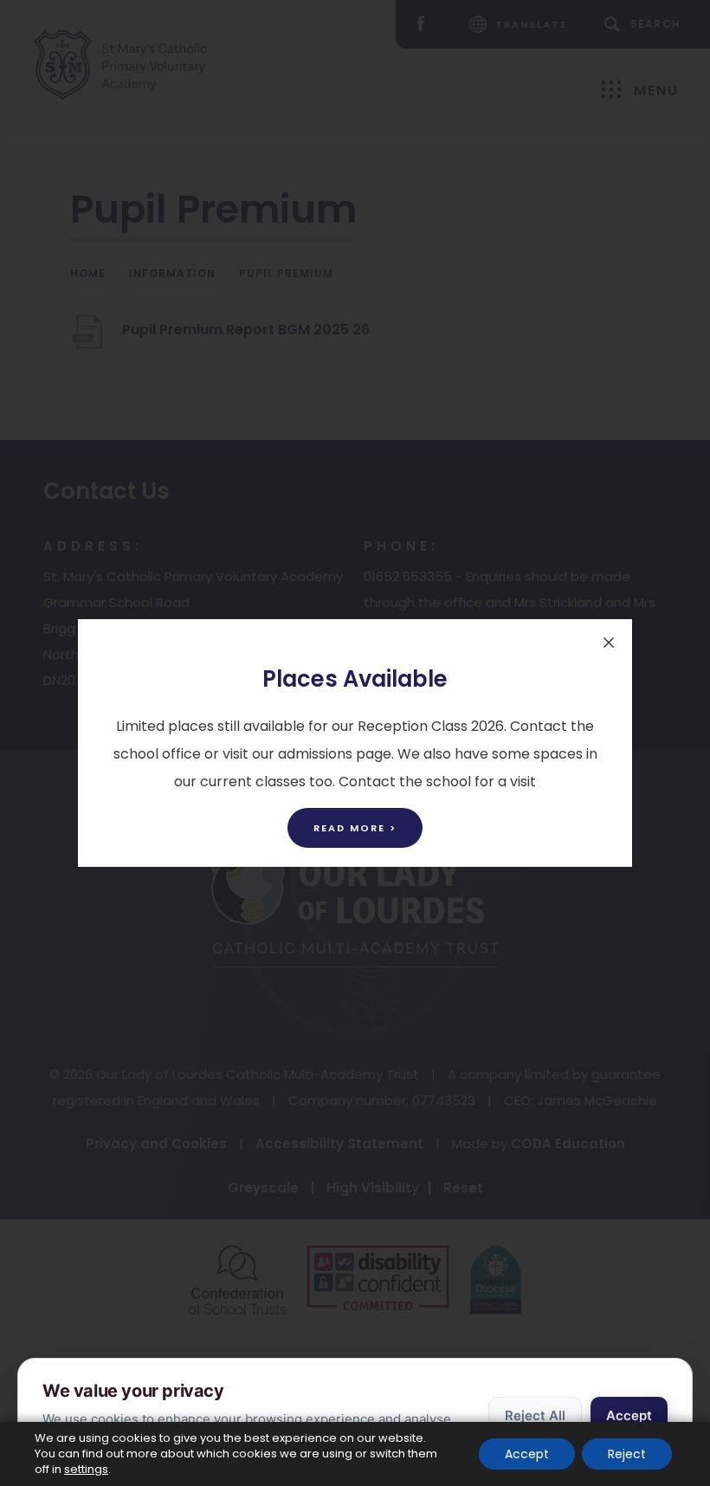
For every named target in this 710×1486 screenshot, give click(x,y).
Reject (627, 1454)
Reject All (535, 1415)
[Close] (609, 642)
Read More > (355, 828)
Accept (629, 1415)
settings (86, 1469)
